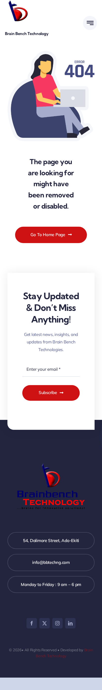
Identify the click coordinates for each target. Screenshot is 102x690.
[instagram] (57, 623)
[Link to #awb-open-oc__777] (90, 23)
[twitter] (44, 623)
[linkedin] (70, 623)
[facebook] (31, 623)
